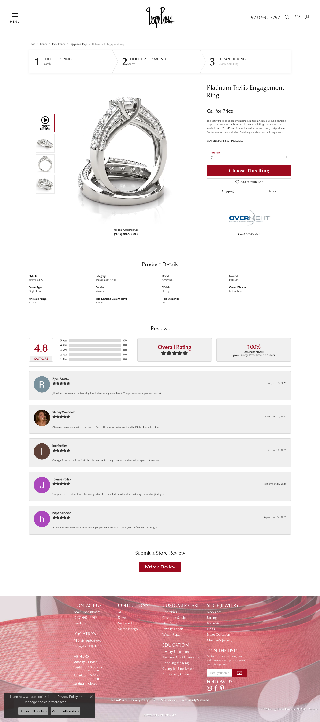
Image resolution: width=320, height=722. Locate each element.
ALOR (122, 611)
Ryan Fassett (60, 378)
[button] (287, 17)
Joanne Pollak (61, 479)
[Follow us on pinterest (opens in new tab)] (222, 688)
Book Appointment (86, 611)
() (125, 340)
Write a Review (160, 567)
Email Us (79, 623)
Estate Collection (218, 634)
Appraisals (169, 611)
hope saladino (61, 513)
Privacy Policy (140, 700)
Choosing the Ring (175, 662)
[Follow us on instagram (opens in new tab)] (209, 688)
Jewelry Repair (172, 628)
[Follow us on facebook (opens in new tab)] (216, 688)
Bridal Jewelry (58, 44)
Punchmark (168, 715)
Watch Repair (172, 634)
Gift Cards (169, 623)
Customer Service (174, 617)
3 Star (63, 350)
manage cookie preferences (45, 702)
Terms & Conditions (165, 700)
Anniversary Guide (175, 674)
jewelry (43, 44)
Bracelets (213, 623)
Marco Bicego (128, 628)
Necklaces (214, 611)
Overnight (167, 279)
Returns (270, 191)
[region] (125, 153)
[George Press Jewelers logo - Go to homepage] (160, 17)
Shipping (228, 191)
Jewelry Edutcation (175, 651)
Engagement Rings (78, 44)
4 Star (63, 345)
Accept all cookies (65, 711)
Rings (211, 628)
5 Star (63, 340)
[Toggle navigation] (14, 17)
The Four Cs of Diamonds (180, 657)
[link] (264, 17)
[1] (239, 673)
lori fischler (59, 445)
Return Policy (119, 700)
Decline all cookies (33, 711)
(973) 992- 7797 (85, 617)
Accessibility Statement (195, 700)
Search (47, 63)
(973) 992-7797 (126, 234)
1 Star (63, 359)
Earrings (212, 617)
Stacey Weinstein (63, 412)
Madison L (125, 623)
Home (32, 44)
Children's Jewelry (219, 640)
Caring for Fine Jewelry (178, 668)
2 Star (63, 354)
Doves (122, 617)
